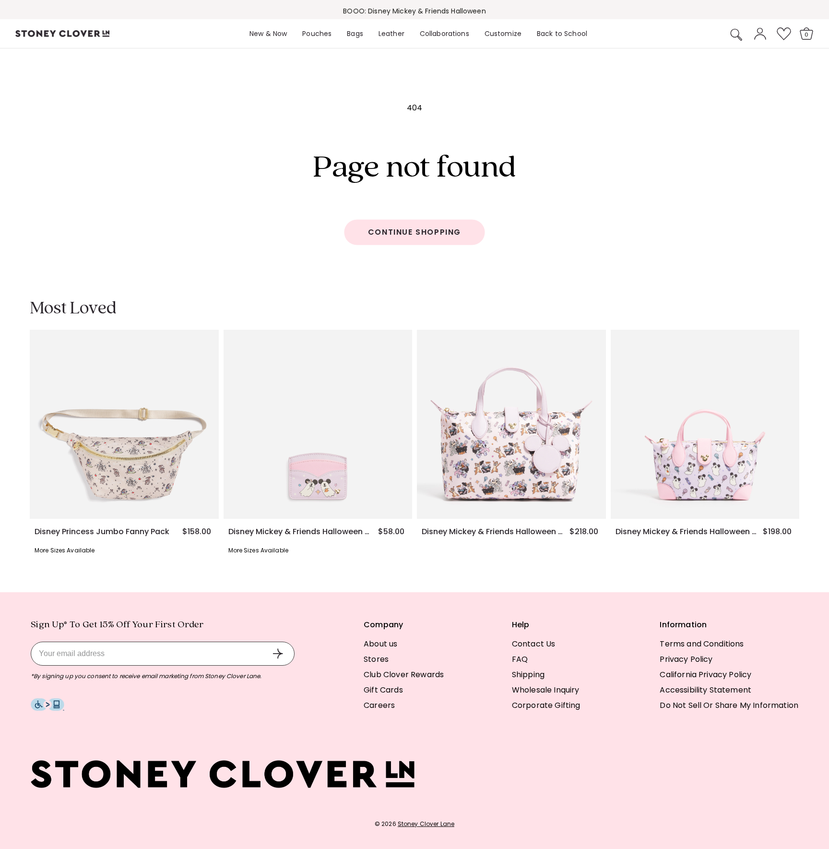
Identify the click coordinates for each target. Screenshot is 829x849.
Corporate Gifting (546, 705)
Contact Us (534, 643)
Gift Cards (383, 689)
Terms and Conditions (702, 643)
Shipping (528, 674)
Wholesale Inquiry (546, 689)
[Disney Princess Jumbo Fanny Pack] (124, 424)
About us (380, 643)
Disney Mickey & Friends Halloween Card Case (298, 531)
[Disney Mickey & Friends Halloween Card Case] (318, 424)
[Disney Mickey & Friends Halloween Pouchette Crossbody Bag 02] (705, 424)
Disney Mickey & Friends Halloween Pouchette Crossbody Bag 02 (686, 531)
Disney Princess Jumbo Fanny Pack (102, 531)
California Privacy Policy (705, 674)
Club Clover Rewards (404, 674)
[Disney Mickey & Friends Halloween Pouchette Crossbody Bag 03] (511, 424)
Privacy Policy (686, 659)
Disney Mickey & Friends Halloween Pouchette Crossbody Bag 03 (492, 531)
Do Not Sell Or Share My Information (729, 705)
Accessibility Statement (705, 689)
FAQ (520, 659)
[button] (736, 34)
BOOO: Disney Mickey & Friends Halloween (414, 11)
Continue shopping (414, 232)
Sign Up (278, 654)
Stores (376, 659)
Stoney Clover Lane (426, 824)
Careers (379, 705)
